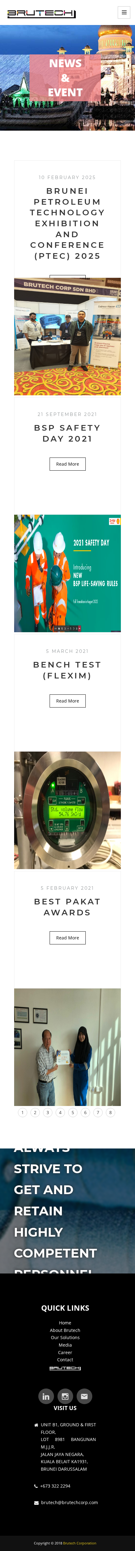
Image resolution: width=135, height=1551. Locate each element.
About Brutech (65, 1330)
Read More (67, 464)
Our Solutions (65, 1337)
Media (65, 1345)
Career (65, 1352)
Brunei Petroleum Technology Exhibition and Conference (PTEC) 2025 (67, 223)
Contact (65, 1360)
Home (65, 1323)
